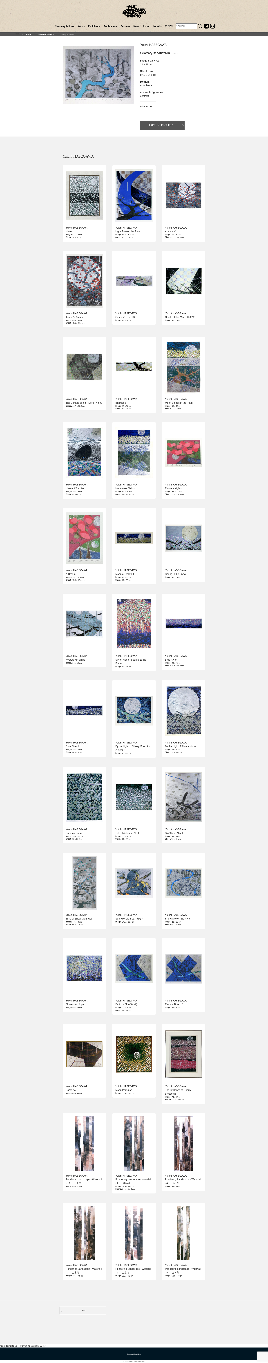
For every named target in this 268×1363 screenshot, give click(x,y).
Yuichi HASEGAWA (46, 34)
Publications (110, 26)
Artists (81, 26)
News (136, 26)
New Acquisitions (64, 26)
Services (125, 26)
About (146, 26)
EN (171, 26)
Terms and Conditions (134, 1354)
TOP (17, 34)
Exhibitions (94, 26)
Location (157, 26)
